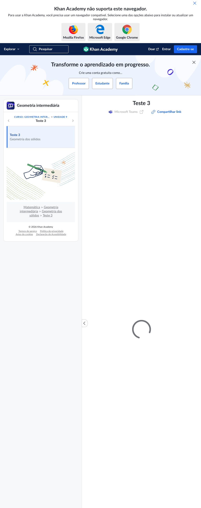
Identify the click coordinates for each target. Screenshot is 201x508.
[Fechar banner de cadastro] (194, 62)
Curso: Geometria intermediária (32, 117)
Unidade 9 (60, 117)
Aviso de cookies (24, 234)
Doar (151, 49)
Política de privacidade (51, 231)
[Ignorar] (195, 3)
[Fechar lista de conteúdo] (85, 323)
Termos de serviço (27, 231)
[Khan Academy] (100, 49)
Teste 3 (15, 135)
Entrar (166, 49)
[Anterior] (8, 120)
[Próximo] (72, 120)
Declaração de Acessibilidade (51, 234)
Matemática (32, 207)
